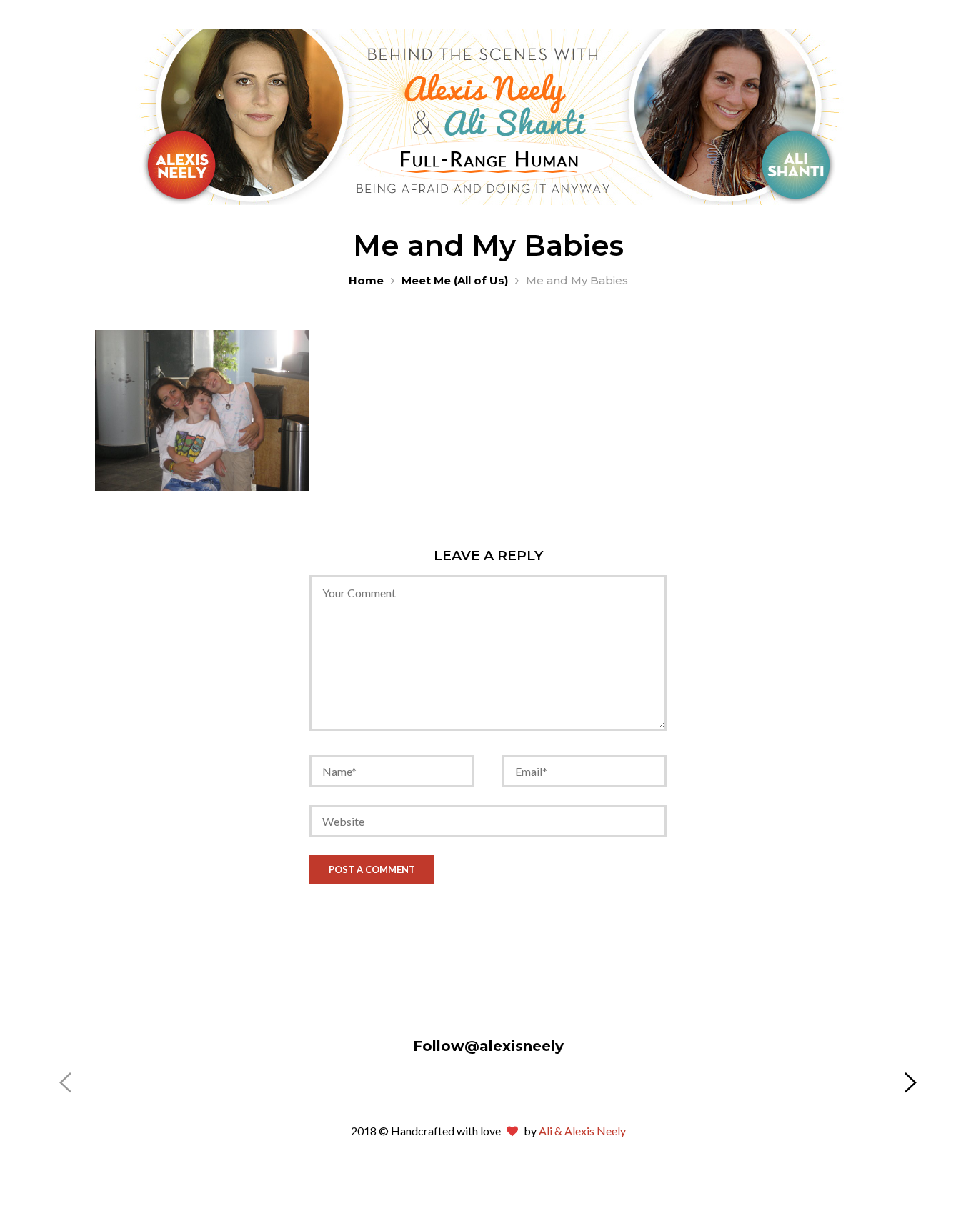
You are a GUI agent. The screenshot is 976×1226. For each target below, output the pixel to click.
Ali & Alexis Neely (582, 1130)
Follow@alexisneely (488, 1046)
